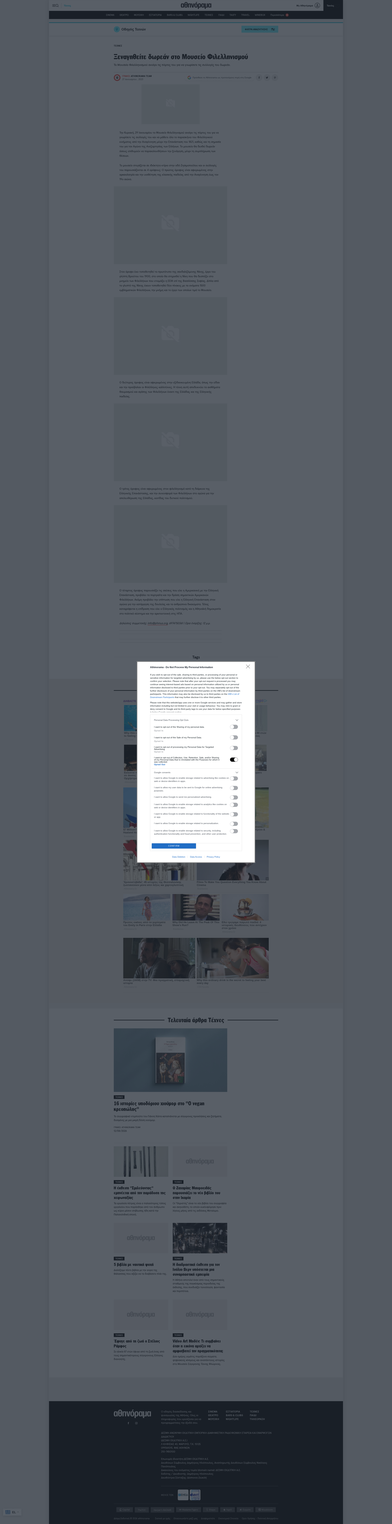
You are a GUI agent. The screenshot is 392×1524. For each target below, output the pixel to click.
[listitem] (196, 720)
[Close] (249, 667)
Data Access (196, 857)
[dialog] (196, 762)
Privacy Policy (213, 857)
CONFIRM (174, 846)
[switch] (234, 727)
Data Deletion (178, 857)
